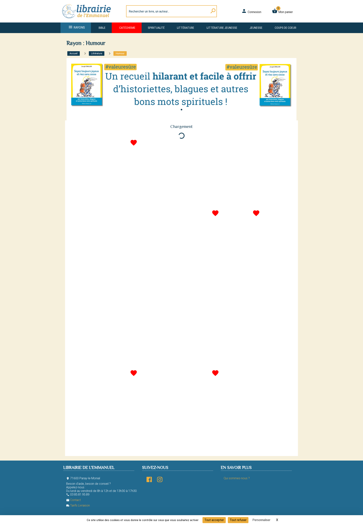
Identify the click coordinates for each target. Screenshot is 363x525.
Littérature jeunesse (222, 27)
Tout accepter (214, 520)
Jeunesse (256, 27)
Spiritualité (156, 27)
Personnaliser (261, 520)
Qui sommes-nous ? (237, 478)
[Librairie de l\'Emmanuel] (87, 20)
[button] (181, 109)
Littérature (185, 27)
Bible (102, 27)
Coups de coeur (285, 27)
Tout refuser (238, 520)
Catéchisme (127, 27)
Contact (73, 500)
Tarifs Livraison (78, 505)
